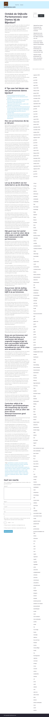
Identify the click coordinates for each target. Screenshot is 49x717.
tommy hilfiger (36, 647)
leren (34, 445)
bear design (35, 206)
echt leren (35, 305)
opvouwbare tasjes (37, 513)
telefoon (35, 637)
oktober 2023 (36, 163)
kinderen (35, 398)
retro (34, 541)
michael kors (35, 492)
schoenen (35, 574)
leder (34, 432)
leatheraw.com (10, 7)
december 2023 (36, 158)
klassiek (18, 468)
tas (34, 627)
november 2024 (36, 129)
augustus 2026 (36, 75)
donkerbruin (35, 292)
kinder (34, 396)
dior (34, 285)
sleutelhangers (36, 608)
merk (34, 489)
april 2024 (35, 147)
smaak (34, 611)
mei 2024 (35, 145)
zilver (34, 697)
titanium (35, 642)
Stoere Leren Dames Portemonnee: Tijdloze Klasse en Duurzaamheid (38, 42)
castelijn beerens (36, 246)
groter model (14, 467)
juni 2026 (35, 80)
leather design (36, 429)
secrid (34, 588)
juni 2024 (35, 142)
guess (34, 344)
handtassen (35, 357)
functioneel (12, 465)
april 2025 (35, 116)
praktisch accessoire (23, 471)
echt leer (35, 303)
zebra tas (35, 692)
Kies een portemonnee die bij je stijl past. (16, 95)
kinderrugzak (36, 401)
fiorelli (34, 308)
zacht (34, 684)
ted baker (16, 472)
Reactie (6, 486)
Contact (21, 4)
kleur (34, 411)
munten (23, 470)
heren (34, 362)
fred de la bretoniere (37, 313)
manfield (35, 476)
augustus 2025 (36, 106)
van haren (35, 660)
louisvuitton (35, 466)
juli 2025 (35, 108)
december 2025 (36, 95)
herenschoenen (36, 370)
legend (34, 443)
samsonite (35, 569)
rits (34, 543)
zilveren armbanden (37, 702)
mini (34, 497)
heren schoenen (36, 367)
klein (34, 406)
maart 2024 (35, 150)
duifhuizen (35, 298)
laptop (34, 419)
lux (21, 468)
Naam (5, 501)
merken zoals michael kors (15, 470)
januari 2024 (36, 155)
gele (34, 318)
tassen (34, 632)
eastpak (35, 300)
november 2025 (36, 98)
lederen (35, 435)
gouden (35, 326)
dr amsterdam (36, 295)
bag (34, 204)
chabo (34, 251)
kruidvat (35, 417)
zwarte (35, 710)
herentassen (36, 372)
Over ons (17, 4)
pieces (34, 526)
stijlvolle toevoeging (9, 472)
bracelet (35, 222)
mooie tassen (36, 500)
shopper (35, 590)
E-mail (5, 506)
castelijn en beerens (37, 248)
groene (34, 337)
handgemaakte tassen (38, 351)
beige (34, 212)
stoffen (35, 621)
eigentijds (26, 464)
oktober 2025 (36, 101)
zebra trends (36, 694)
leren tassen (36, 453)
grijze (34, 331)
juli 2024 (35, 140)
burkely (34, 232)
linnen (34, 456)
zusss (34, 705)
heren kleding (36, 364)
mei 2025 (35, 114)
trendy (23, 472)
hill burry (35, 380)
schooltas (35, 577)
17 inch (34, 186)
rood (34, 548)
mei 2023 (35, 176)
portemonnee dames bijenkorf (11, 471)
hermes (35, 375)
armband (35, 196)
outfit (26, 470)
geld (22, 465)
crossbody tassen (37, 269)
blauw (34, 217)
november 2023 (36, 160)
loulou (34, 469)
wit (34, 679)
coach (34, 264)
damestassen (36, 282)
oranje (34, 518)
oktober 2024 (36, 132)
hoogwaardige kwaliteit (22, 467)
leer (34, 437)
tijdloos (20, 472)
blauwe (35, 219)
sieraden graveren (37, 601)
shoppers (35, 593)
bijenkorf (7, 464)
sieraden (35, 598)
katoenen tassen (36, 393)
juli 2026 (35, 77)
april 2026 (35, 85)
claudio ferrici (36, 261)
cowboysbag (36, 266)
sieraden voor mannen (38, 603)
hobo (34, 388)
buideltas (35, 230)
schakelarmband (36, 572)
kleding (34, 403)
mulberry (35, 502)
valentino (35, 658)
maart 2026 (35, 88)
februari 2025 (36, 121)
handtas (35, 354)
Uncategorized (36, 655)
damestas (35, 279)
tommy (34, 645)
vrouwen (35, 668)
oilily (34, 508)
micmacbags (36, 495)
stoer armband (36, 616)
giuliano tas (35, 321)
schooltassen (36, 580)
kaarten (14, 468)
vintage (35, 663)
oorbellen (35, 510)
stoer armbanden (37, 619)
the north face (36, 640)
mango (34, 479)
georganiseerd (8, 467)
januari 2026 (36, 93)
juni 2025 (35, 111)
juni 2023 (35, 174)
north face (35, 505)
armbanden (35, 199)
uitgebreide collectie (14, 474)
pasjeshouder (36, 523)
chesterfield (35, 256)
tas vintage (35, 629)
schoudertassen (36, 585)
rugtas (34, 554)
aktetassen (35, 193)
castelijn (35, 243)
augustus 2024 (36, 137)
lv (33, 471)
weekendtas (36, 673)
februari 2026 (36, 90)
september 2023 (36, 166)
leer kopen (35, 440)
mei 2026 (35, 82)
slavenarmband (36, 606)
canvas (34, 240)
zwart (34, 707)
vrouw (34, 666)
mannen (35, 482)
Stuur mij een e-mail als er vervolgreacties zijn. (15, 525)
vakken (21, 474)
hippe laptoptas (36, 383)
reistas (34, 535)
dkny (34, 287)
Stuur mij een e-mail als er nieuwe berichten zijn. (15, 528)
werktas (35, 676)
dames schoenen (36, 274)
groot (34, 339)
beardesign (35, 209)
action (34, 188)
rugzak (34, 559)
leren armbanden (36, 450)
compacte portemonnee (14, 464)
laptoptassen (36, 427)
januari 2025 (36, 124)
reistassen (35, 538)
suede (34, 624)
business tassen (36, 235)
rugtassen (35, 556)
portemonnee (36, 528)
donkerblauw (36, 290)
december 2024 (36, 127)
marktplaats (36, 487)
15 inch (34, 183)
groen (34, 334)
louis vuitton (35, 463)
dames (21, 464)
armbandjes (35, 201)
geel (34, 316)
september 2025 (36, 103)
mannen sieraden (37, 484)
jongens (35, 390)
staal (34, 614)
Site (5, 511)
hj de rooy (35, 385)
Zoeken (35, 13)
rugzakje (35, 561)
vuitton (34, 671)
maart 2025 (35, 119)
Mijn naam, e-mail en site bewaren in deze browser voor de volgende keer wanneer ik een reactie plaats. (17, 519)
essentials (7, 465)
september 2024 (36, 134)
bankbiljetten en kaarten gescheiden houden (17, 462)
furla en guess (18, 465)
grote (34, 342)
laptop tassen (36, 422)
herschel (35, 377)
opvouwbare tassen (37, 515)
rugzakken (35, 564)
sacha (34, 567)
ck (33, 258)
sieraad (35, 595)
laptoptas (35, 424)
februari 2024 (36, 153)
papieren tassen (36, 521)
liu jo (34, 458)
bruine (34, 227)
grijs (34, 329)
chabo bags (35, 253)
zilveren (35, 699)
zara (34, 689)
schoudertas (36, 582)
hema (34, 359)
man (34, 474)
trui (34, 653)
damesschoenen (36, 277)
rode (34, 546)
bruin (34, 225)
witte (34, 681)
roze (34, 551)
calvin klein (35, 238)
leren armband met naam (38, 448)
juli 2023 (35, 171)
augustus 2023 (36, 168)
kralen (34, 414)
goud (34, 324)
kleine (34, 409)
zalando (35, 686)
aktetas (35, 191)
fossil (34, 311)
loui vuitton (35, 461)
